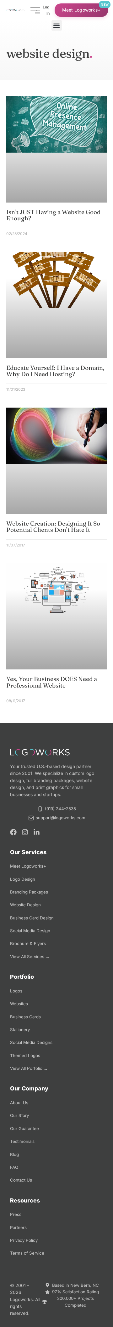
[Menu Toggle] (35, 10)
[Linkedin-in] (36, 832)
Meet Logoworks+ (81, 9)
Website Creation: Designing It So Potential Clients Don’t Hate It (53, 527)
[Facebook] (13, 832)
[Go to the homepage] (14, 10)
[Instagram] (25, 832)
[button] (56, 25)
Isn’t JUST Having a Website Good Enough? (53, 215)
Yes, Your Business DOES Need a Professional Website (51, 682)
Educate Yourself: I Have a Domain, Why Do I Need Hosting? (55, 371)
